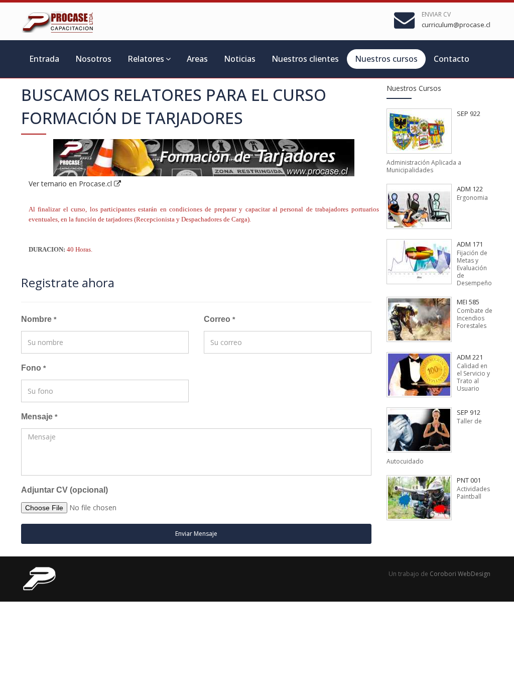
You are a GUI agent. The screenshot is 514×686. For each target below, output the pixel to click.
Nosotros (93, 58)
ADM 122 (470, 188)
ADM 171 (470, 244)
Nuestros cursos (386, 58)
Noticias (239, 58)
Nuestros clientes (305, 58)
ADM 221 (470, 357)
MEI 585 (468, 301)
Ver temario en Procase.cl (71, 183)
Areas (197, 58)
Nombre (38, 319)
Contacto (451, 58)
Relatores (145, 58)
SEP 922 (468, 113)
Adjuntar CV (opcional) (64, 490)
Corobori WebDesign (460, 573)
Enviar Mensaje (196, 533)
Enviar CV (436, 14)
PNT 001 (469, 480)
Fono (33, 368)
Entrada (44, 58)
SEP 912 (468, 412)
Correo (219, 319)
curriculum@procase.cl (456, 24)
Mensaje (39, 416)
